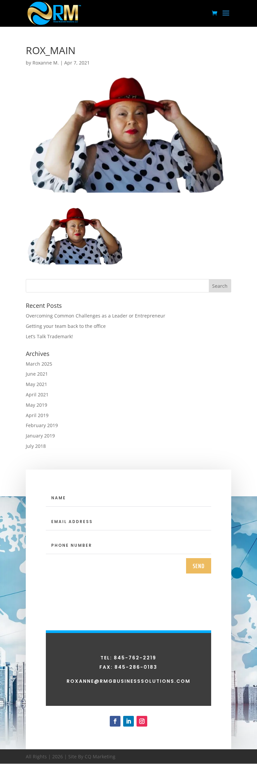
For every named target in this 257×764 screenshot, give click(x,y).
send (198, 565)
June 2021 (37, 374)
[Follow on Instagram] (142, 721)
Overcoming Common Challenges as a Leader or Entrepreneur (95, 315)
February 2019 (42, 425)
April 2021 (37, 394)
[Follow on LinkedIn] (128, 721)
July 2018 (36, 446)
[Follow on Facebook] (115, 721)
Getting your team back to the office (66, 326)
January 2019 (40, 435)
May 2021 (36, 384)
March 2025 (39, 364)
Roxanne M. (45, 62)
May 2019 (36, 405)
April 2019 (37, 415)
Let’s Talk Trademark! (49, 336)
